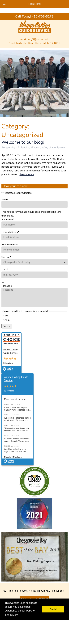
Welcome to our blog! (22, 142)
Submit (7, 326)
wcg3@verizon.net (38, 39)
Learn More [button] (11, 615)
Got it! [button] (53, 609)
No (8, 320)
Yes (8, 316)
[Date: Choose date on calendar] (2, 282)
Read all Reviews (13, 457)
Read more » (27, 174)
